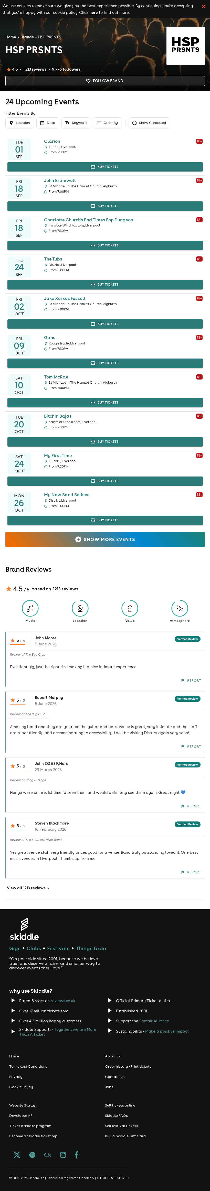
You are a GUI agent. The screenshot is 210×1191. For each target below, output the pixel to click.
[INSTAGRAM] (63, 1155)
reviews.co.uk (63, 1000)
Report (194, 680)
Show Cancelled (152, 123)
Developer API (21, 1115)
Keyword (79, 123)
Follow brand (108, 80)
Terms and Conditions (28, 1066)
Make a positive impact (167, 1031)
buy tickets (108, 167)
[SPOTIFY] (32, 1155)
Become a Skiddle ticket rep (33, 1136)
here (93, 12)
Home (10, 37)
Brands (27, 37)
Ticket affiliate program (30, 1125)
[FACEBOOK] (76, 1155)
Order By (110, 123)
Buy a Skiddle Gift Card (125, 1136)
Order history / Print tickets (128, 1066)
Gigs (14, 948)
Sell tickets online (120, 1105)
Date (51, 123)
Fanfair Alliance (154, 1021)
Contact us (114, 1076)
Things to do (91, 948)
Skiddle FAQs (116, 1115)
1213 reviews (65, 589)
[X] (17, 1155)
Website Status (22, 1105)
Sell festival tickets (121, 1125)
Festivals (58, 948)
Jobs (109, 1087)
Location (23, 123)
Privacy (16, 1076)
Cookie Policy (21, 1087)
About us (112, 1056)
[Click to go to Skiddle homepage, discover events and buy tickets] (24, 928)
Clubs (34, 948)
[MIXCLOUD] (47, 1155)
